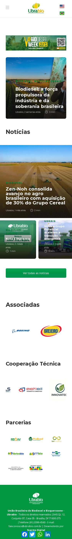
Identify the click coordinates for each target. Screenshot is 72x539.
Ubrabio (19, 112)
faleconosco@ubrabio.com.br (25, 526)
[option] (36, 88)
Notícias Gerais (48, 81)
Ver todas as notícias (36, 273)
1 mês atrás (20, 210)
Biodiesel (23, 81)
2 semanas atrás (32, 112)
